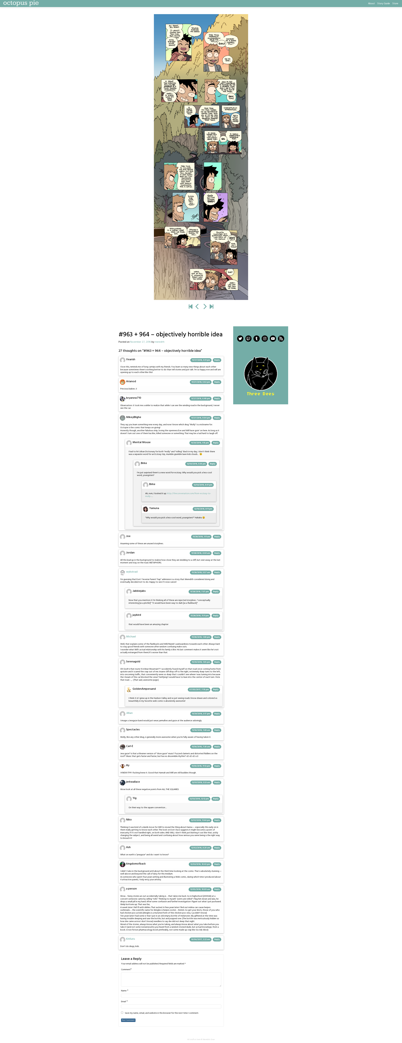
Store (395, 4)
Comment (125, 969)
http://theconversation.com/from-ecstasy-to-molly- (178, 495)
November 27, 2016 (140, 342)
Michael (131, 636)
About (371, 4)
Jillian (129, 713)
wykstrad (132, 572)
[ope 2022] (211, 307)
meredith (159, 342)
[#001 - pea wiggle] (190, 307)
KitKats (130, 939)
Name (124, 990)
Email (123, 1001)
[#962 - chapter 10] (197, 307)
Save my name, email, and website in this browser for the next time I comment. (162, 1013)
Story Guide (383, 4)
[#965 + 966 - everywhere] (201, 157)
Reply (217, 360)
